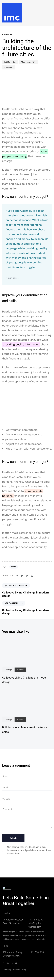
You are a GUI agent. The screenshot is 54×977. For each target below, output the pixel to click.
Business (7, 34)
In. (13, 963)
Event (13, 566)
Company (7, 969)
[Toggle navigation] (43, 13)
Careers (16, 969)
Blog (24, 969)
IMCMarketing (10, 62)
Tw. (8, 963)
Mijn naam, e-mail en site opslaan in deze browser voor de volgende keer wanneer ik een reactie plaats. (29, 850)
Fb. (4, 963)
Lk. (16, 963)
